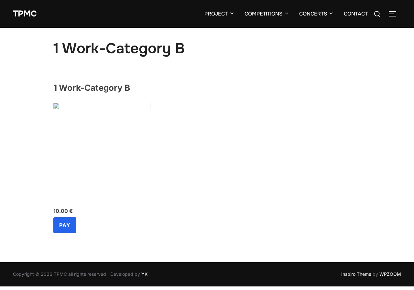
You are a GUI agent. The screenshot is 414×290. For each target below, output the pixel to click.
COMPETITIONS (263, 13)
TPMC (25, 13)
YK (144, 274)
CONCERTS (313, 13)
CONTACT (356, 13)
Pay (65, 225)
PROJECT (216, 13)
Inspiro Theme (356, 274)
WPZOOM (390, 274)
